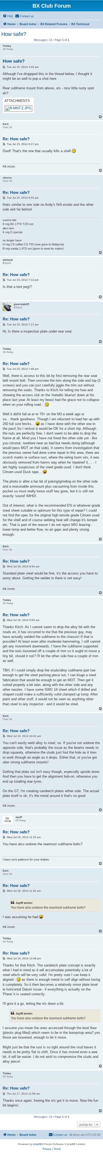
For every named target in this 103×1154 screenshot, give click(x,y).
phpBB (37, 1144)
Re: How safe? (16, 139)
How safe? (13, 34)
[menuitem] (8, 16)
